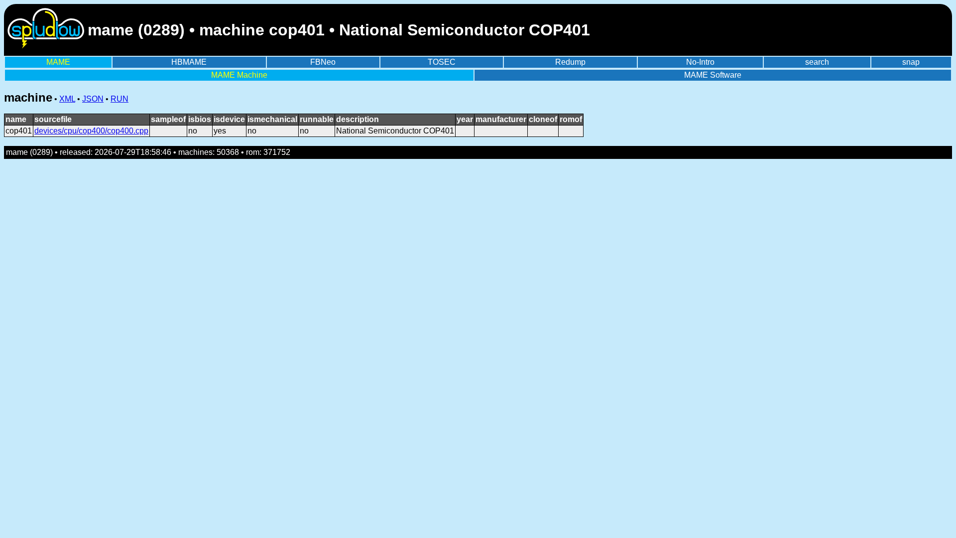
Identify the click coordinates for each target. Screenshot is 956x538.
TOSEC (442, 62)
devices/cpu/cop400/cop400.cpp (91, 131)
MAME (58, 62)
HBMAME (189, 62)
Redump (570, 62)
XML (67, 99)
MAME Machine (239, 75)
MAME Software (712, 75)
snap (911, 62)
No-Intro (700, 62)
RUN (119, 99)
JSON (93, 99)
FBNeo (323, 62)
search (817, 62)
